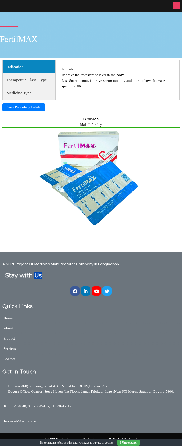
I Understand (128, 442)
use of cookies (105, 442)
